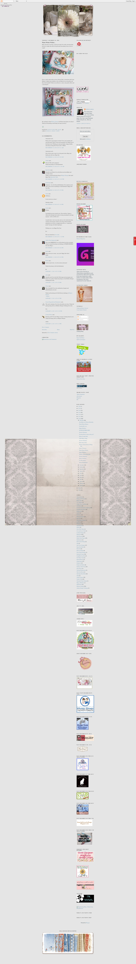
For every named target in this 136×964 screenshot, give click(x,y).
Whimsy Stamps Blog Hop (84, 454)
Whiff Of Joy (79, 584)
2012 (79, 414)
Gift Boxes (79, 515)
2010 (79, 418)
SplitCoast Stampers (81, 339)
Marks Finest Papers (81, 538)
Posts (80, 317)
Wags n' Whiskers (80, 582)
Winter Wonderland (83, 462)
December (82, 420)
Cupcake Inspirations (81, 509)
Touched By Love (83, 426)
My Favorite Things (81, 541)
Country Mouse (49, 314)
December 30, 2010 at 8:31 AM (55, 147)
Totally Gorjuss (80, 577)
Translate (87, 103)
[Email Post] (62, 129)
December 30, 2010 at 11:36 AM (55, 166)
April (81, 479)
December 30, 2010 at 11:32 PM (55, 236)
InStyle (78, 527)
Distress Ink (79, 511)
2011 (79, 416)
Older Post (72, 329)
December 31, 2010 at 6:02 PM (54, 247)
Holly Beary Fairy (83, 442)
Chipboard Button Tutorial (82, 308)
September (82, 469)
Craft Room (79, 506)
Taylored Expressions (81, 570)
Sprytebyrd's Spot (54, 177)
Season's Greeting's (83, 456)
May (81, 477)
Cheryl (47, 286)
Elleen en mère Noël (83, 436)
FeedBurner (88, 139)
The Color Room (80, 572)
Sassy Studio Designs (81, 552)
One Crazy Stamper (81, 545)
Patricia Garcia (68, 6)
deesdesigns (48, 182)
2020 (79, 406)
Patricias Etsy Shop (81, 379)
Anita (47, 275)
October (81, 467)
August (81, 471)
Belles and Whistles (81, 498)
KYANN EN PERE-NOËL (84, 430)
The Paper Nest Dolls (81, 573)
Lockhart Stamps (80, 532)
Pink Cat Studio (80, 550)
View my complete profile (83, 123)
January (81, 485)
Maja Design (79, 536)
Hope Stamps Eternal (81, 520)
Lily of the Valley (80, 529)
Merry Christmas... (83, 448)
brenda (47, 208)
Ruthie (47, 260)
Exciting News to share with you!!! (86, 434)
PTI (77, 399)
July (81, 473)
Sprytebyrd (48, 170)
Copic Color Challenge (82, 504)
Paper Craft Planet (80, 337)
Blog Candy (79, 500)
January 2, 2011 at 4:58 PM (53, 282)
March (81, 481)
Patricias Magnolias (81, 238)
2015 (79, 408)
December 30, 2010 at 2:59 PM (54, 190)
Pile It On (79, 548)
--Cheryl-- (48, 296)
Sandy (47, 251)
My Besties (79, 540)
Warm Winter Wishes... (84, 424)
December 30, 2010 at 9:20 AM (55, 157)
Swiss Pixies (79, 568)
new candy (57, 234)
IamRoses (79, 522)
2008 (79, 490)
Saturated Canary (80, 554)
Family (78, 513)
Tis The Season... (82, 460)
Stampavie (79, 563)
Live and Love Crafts (81, 531)
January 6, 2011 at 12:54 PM (54, 311)
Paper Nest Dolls (80, 547)
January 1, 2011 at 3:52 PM (53, 271)
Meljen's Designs (65, 175)
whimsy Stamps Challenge (82, 588)
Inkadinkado (79, 525)
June (81, 475)
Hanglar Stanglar (80, 516)
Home (58, 329)
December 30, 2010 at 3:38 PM (54, 204)
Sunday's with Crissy (81, 566)
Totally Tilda (79, 579)
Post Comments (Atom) (53, 332)
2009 (79, 488)
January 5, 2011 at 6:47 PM (53, 298)
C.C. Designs (79, 502)
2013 (79, 412)
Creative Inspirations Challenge (83, 507)
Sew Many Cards (80, 557)
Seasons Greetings (83, 432)
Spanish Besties (80, 559)
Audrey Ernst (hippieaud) (51, 240)
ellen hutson (79, 396)
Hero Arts (79, 518)
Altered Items (79, 497)
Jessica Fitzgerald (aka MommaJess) (53, 302)
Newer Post (44, 329)
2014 (79, 410)
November (82, 465)
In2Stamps (79, 523)
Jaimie (47, 193)
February (82, 483)
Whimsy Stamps (54, 121)
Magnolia (79, 398)
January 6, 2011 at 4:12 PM (53, 323)
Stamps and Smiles (81, 565)
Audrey (47, 160)
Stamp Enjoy (79, 561)
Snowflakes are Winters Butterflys (86, 422)
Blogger (87, 922)
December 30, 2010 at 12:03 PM (55, 179)
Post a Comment (45, 327)
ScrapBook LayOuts (81, 556)
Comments (81, 319)
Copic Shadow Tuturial (81, 310)
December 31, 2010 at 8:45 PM (54, 257)
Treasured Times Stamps (82, 581)
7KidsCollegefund (81, 394)
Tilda (78, 575)
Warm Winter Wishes (83, 450)
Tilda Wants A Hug (83, 438)
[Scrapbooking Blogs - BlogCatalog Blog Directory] (85, 908)
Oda (77, 543)
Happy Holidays (82, 428)
